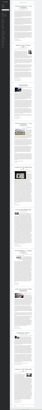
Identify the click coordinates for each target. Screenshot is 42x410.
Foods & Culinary (3, 36)
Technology (3, 45)
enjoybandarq (22, 8)
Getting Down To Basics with (23, 45)
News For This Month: (16, 244)
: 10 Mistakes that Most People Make (4, 15)
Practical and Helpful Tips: (23, 209)
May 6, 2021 (26, 371)
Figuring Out (15, 203)
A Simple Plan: (15, 162)
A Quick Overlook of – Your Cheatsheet (23, 6)
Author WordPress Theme (24, 409)
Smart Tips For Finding (16, 118)
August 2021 (3, 22)
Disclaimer (3, 4)
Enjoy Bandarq (5, 1)
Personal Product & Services (4, 41)
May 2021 (2, 24)
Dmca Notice (3, 5)
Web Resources (3, 47)
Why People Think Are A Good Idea (17, 40)
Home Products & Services (4, 38)
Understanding (23, 85)
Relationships (3, 43)
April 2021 (2, 25)
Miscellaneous (3, 40)
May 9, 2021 (26, 291)
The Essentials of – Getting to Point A (23, 251)
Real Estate (2, 42)
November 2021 (3, 20)
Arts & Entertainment (3, 32)
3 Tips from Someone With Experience (23, 289)
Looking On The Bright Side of (23, 167)
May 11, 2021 (26, 8)
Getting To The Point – (16, 284)
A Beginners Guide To (23, 333)
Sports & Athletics (3, 44)
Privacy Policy (3, 6)
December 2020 (3, 27)
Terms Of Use (3, 7)
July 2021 (2, 23)
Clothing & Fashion (3, 34)
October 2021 (3, 21)
